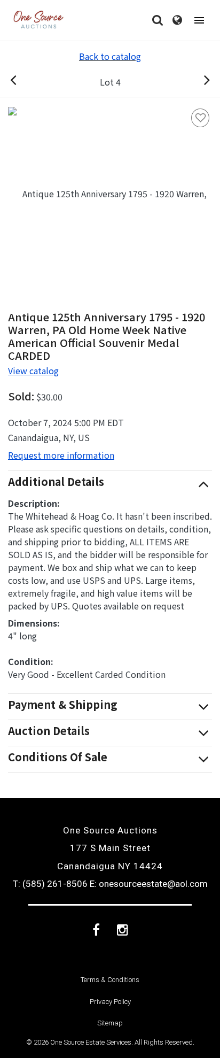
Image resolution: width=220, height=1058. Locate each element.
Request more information (61, 455)
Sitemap (110, 1023)
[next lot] (195, 81)
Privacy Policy (110, 1002)
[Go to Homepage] (38, 20)
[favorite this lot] (200, 118)
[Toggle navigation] (199, 20)
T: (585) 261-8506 (50, 883)
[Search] (157, 20)
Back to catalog (110, 56)
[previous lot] (25, 81)
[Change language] (177, 20)
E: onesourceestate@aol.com (149, 883)
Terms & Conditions (110, 980)
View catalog (33, 370)
